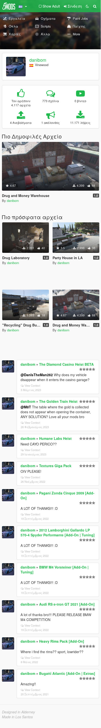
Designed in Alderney (18, 711)
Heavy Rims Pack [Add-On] (61, 641)
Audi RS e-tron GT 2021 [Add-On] (67, 604)
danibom (37, 60)
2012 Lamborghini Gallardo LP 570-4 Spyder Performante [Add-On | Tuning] (58, 532)
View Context (32, 385)
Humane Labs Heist (55, 438)
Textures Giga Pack (55, 465)
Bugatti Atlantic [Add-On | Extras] (67, 673)
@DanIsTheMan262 (37, 374)
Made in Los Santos (17, 716)
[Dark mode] (87, 6)
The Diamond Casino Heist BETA (66, 364)
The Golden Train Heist (58, 401)
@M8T (26, 406)
